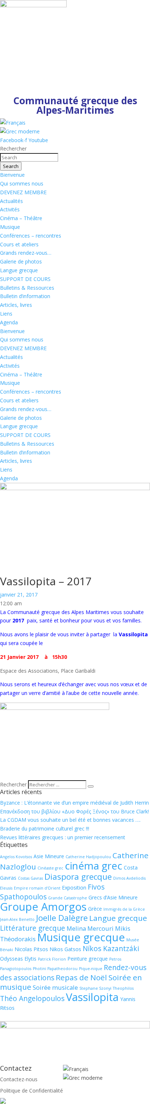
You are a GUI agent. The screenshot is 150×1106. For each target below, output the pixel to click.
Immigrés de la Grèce (124, 909)
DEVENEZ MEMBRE (23, 192)
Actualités (11, 201)
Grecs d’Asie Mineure (113, 897)
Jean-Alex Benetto (17, 919)
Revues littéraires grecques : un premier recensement (62, 837)
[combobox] (29, 157)
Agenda (9, 322)
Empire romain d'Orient (37, 888)
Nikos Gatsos (65, 949)
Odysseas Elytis (18, 958)
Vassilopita (92, 997)
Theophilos (123, 988)
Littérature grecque (32, 928)
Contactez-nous (19, 1079)
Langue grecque (19, 270)
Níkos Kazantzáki (111, 948)
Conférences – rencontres (30, 235)
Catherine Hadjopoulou (88, 856)
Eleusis (6, 888)
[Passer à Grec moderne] (20, 131)
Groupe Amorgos (43, 906)
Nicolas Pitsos (31, 949)
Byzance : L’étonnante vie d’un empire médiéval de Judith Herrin (74, 802)
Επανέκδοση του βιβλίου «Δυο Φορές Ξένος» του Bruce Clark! (74, 811)
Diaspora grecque (78, 876)
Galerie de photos (21, 261)
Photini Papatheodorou (55, 968)
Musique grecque (81, 937)
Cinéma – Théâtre (21, 218)
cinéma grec (93, 865)
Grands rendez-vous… (25, 252)
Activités (10, 209)
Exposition (74, 887)
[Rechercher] (91, 786)
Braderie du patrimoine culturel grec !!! (44, 828)
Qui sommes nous (21, 183)
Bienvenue (12, 174)
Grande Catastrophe (67, 897)
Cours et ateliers (19, 244)
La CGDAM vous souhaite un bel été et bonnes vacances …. (70, 819)
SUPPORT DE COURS (25, 278)
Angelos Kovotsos (16, 856)
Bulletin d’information (25, 296)
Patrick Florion (52, 959)
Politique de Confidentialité (31, 1090)
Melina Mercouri (90, 928)
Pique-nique (90, 968)
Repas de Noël (81, 977)
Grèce (95, 908)
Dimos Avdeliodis (129, 878)
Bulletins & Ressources (27, 287)
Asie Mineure (48, 856)
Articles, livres (16, 304)
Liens (6, 313)
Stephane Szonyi (95, 988)
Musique (10, 226)
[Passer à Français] (12, 122)
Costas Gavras (30, 878)
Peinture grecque (87, 958)
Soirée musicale (55, 987)
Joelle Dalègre (62, 917)
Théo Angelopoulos (32, 998)
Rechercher (14, 784)
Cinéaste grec (50, 868)
